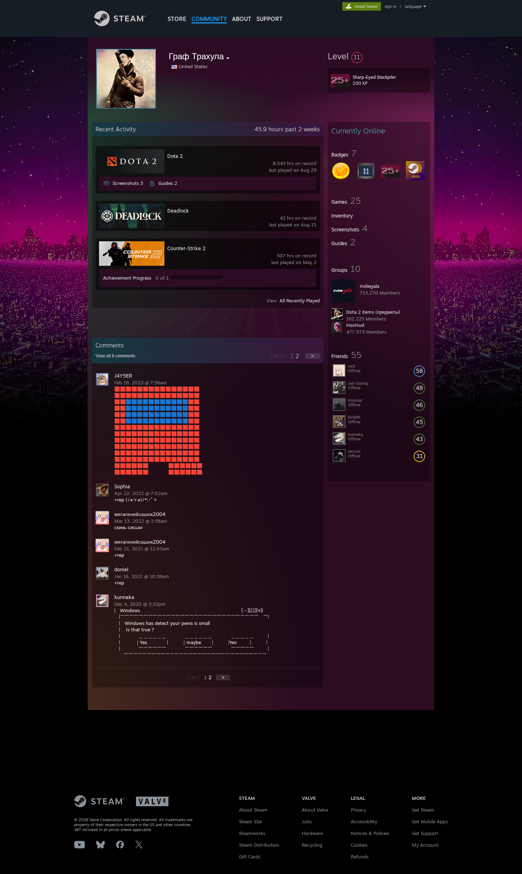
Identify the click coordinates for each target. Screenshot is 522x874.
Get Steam (423, 810)
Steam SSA (250, 821)
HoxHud (355, 325)
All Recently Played (299, 300)
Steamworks (252, 833)
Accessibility (364, 821)
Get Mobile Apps (430, 821)
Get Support (425, 833)
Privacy (358, 810)
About (241, 18)
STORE (177, 18)
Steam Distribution (259, 845)
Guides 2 (167, 183)
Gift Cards (249, 856)
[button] (379, 56)
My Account (425, 845)
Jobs (307, 821)
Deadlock (178, 211)
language (413, 6)
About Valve (315, 810)
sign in (390, 6)
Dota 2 (175, 156)
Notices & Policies (370, 833)
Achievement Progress (127, 278)
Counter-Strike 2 (186, 248)
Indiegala (369, 286)
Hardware (312, 833)
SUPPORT (269, 18)
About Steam (253, 810)
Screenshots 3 (128, 183)
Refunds (360, 856)
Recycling (312, 845)
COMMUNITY (209, 18)
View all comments (115, 355)
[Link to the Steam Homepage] (120, 24)
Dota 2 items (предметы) (373, 312)
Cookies (359, 845)
